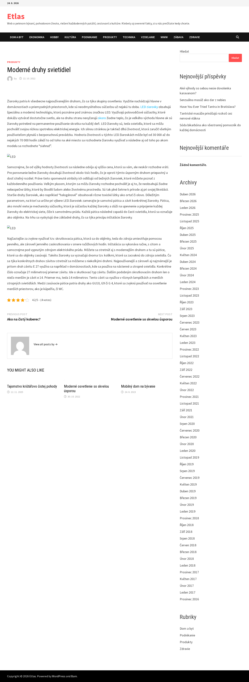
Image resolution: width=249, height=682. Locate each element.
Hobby (54, 37)
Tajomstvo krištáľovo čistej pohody (32, 386)
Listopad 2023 (189, 295)
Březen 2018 (188, 552)
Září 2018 (186, 532)
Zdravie (194, 37)
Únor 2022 (187, 390)
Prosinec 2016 (189, 599)
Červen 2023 (188, 329)
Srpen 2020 (187, 424)
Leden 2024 (187, 282)
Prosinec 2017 (189, 572)
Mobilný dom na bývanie (138, 386)
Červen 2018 (188, 545)
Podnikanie (89, 37)
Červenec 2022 (189, 376)
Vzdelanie (148, 37)
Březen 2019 (188, 498)
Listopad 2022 (189, 356)
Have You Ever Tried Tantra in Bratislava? (208, 107)
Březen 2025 (188, 241)
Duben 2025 (188, 235)
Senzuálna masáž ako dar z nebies (203, 100)
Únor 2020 (187, 444)
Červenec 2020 (189, 430)
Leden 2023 (187, 343)
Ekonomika (36, 37)
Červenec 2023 (189, 322)
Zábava (178, 37)
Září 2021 (186, 410)
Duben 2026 (188, 194)
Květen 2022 (188, 383)
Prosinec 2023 (189, 289)
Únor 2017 (187, 586)
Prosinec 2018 (189, 518)
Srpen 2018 (187, 538)
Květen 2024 (188, 255)
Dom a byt (17, 37)
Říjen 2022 (187, 363)
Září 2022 (186, 370)
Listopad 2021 (189, 403)
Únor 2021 (187, 417)
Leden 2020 (187, 451)
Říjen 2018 (187, 525)
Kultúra (70, 37)
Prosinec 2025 (189, 214)
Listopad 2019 (189, 457)
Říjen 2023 (187, 302)
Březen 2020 (188, 437)
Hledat (184, 51)
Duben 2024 (188, 262)
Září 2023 (186, 309)
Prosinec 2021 (189, 397)
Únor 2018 (187, 559)
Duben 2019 (188, 491)
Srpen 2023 (187, 316)
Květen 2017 (188, 579)
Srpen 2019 (187, 471)
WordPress (58, 676)
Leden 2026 (187, 208)
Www (164, 37)
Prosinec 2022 (189, 349)
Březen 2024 (188, 268)
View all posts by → (46, 344)
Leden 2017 (187, 592)
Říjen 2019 (187, 464)
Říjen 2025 (187, 228)
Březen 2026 (188, 201)
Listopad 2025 (189, 221)
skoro (101, 118)
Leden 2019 (187, 511)
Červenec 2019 (189, 478)
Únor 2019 (187, 505)
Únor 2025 (187, 248)
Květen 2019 (188, 484)
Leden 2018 (187, 565)
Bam (74, 676)
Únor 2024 (187, 275)
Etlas (16, 16)
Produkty (110, 37)
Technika (129, 37)
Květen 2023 (188, 336)
